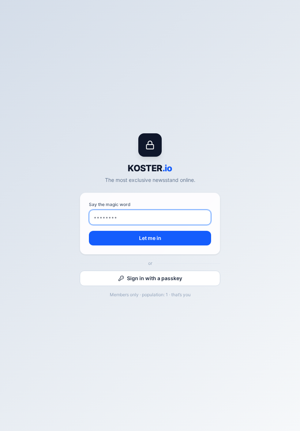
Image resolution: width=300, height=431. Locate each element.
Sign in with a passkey (154, 278)
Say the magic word (110, 204)
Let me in (150, 238)
